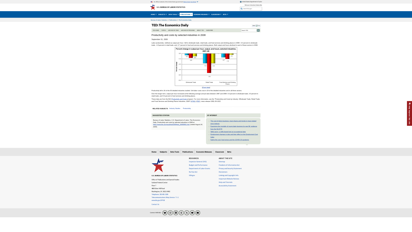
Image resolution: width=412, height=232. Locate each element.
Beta (229, 152)
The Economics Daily (185, 20)
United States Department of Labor (252, 2)
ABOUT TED (200, 30)
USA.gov (192, 175)
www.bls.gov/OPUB (158, 200)
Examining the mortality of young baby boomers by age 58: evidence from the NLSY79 (234, 127)
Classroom (219, 152)
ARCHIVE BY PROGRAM (188, 30)
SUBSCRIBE (209, 30)
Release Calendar (250, 5)
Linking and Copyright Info (228, 175)
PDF (198, 101)
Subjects (163, 152)
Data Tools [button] (173, 14)
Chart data (206, 87)
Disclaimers (223, 172)
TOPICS (163, 30)
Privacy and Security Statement (230, 168)
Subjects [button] (162, 14)
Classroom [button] (215, 14)
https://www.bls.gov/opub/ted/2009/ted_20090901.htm (171, 124)
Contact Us (155, 204)
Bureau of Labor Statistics (159, 20)
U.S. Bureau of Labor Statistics (171, 7)
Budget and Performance (198, 165)
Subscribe (259, 5)
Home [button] (153, 14)
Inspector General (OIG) (198, 161)
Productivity (187, 108)
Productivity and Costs (179, 99)
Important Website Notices (229, 179)
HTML (193, 101)
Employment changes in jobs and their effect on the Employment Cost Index (234, 136)
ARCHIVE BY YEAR (173, 30)
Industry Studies (174, 108)
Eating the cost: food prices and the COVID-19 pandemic (230, 140)
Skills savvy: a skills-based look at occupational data (228, 132)
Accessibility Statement (227, 186)
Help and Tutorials (225, 182)
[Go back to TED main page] (201, 25)
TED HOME (156, 30)
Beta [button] (225, 14)
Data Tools (174, 152)
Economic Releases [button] (201, 14)
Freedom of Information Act (229, 165)
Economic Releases (204, 152)
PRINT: (254, 25)
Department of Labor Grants (199, 168)
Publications (173, 20)
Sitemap (222, 161)
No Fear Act (193, 172)
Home (154, 152)
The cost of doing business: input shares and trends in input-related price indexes (233, 122)
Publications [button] (185, 14)
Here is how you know (189, 2)
